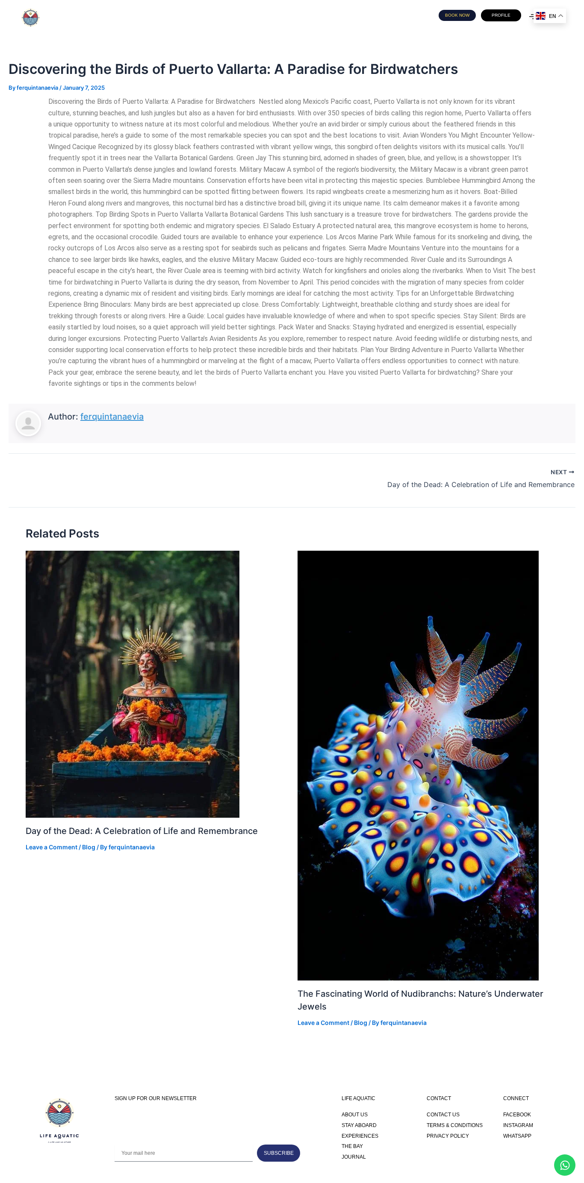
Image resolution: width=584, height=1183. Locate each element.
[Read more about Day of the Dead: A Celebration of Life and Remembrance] (132, 683)
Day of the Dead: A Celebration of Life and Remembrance (142, 831)
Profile (501, 15)
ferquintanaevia (112, 416)
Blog (88, 847)
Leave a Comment (51, 847)
